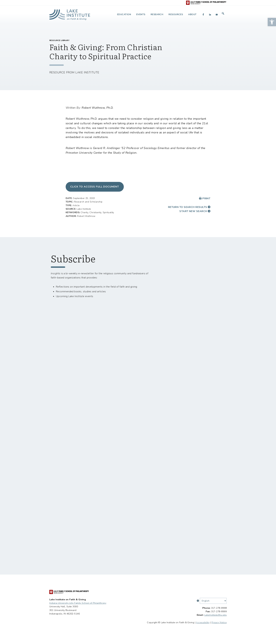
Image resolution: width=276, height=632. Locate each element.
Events (140, 14)
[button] (272, 22)
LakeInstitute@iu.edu (215, 615)
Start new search (193, 211)
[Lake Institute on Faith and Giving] (69, 13)
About (192, 14)
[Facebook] (203, 14)
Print (206, 198)
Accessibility (202, 622)
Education (124, 14)
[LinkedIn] (210, 14)
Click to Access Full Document (94, 186)
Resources (176, 14)
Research (157, 14)
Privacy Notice (219, 622)
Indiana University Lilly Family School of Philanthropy (77, 603)
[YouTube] (216, 14)
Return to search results (188, 207)
